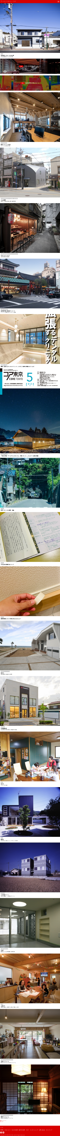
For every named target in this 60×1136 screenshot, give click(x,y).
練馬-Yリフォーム (3, 1120)
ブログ (27, 1130)
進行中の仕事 (22, 1130)
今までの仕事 (15, 1130)
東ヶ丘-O (1, 1121)
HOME (1, 1130)
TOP (2, 1127)
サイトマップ (49, 1130)
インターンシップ (34, 1130)
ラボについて (7, 1130)
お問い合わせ (42, 1130)
